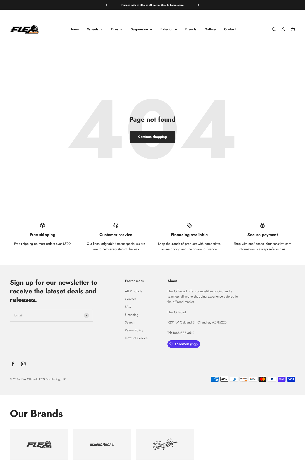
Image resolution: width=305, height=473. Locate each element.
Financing (131, 314)
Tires (114, 29)
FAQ (128, 306)
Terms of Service (136, 338)
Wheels (92, 29)
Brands (190, 29)
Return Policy (134, 330)
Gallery (210, 29)
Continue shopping (152, 136)
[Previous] (106, 5)
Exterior (166, 29)
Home (74, 29)
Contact (230, 29)
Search (129, 322)
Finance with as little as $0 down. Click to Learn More (152, 5)
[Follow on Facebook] (13, 364)
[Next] (198, 5)
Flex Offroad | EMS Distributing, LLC (43, 379)
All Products (133, 291)
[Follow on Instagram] (23, 364)
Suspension (139, 29)
